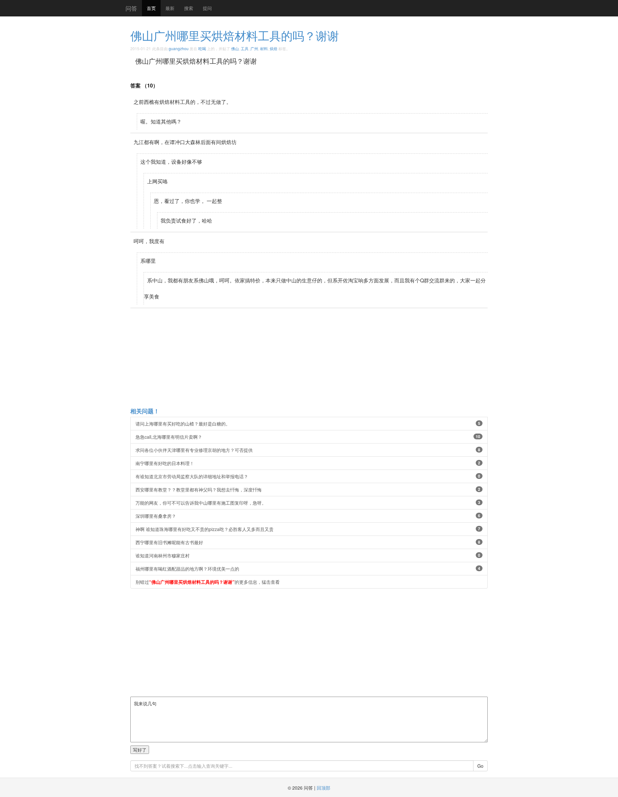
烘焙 (273, 48)
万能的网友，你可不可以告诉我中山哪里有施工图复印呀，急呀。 (308, 502)
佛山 (235, 48)
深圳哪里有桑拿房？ (308, 516)
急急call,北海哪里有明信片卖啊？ (308, 437)
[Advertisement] (323, 357)
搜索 (188, 8)
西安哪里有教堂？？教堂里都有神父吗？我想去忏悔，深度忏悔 (308, 489)
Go (480, 766)
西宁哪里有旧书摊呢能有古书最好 (308, 542)
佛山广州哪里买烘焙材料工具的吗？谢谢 (234, 35)
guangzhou (179, 48)
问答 (131, 8)
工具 (244, 48)
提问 (207, 8)
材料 (264, 48)
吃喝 (202, 48)
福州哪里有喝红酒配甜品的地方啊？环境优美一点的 (308, 568)
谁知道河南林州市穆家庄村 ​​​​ (308, 555)
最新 (169, 8)
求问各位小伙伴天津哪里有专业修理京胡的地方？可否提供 (308, 450)
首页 (151, 8)
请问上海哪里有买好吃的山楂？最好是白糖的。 (308, 423)
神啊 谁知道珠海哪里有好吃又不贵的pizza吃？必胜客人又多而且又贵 (308, 529)
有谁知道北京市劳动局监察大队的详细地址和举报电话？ (308, 476)
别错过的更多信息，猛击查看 (208, 582)
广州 (254, 48)
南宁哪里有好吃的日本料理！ (308, 463)
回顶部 (323, 787)
